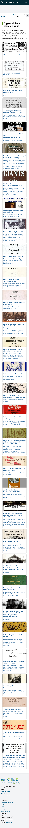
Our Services (4, 793)
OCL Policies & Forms (6, 807)
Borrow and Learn (6, 791)
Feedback (3, 805)
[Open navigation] (23, 2)
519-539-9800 (8, 822)
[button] (27, 15)
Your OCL (3, 798)
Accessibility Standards (7, 802)
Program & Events (5, 796)
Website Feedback (5, 811)
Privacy (3, 809)
